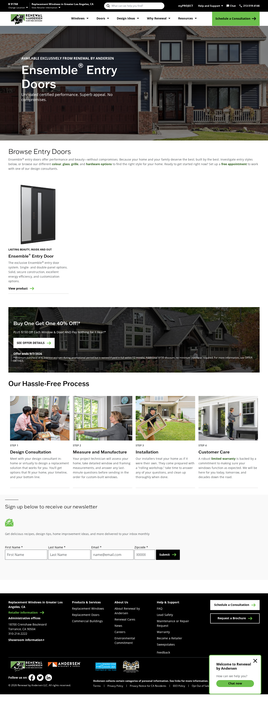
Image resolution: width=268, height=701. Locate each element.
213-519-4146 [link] (251, 6)
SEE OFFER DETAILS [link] (31, 343)
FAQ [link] (159, 608)
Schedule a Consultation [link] (232, 18)
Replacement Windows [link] (88, 608)
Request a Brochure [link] (232, 618)
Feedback (163, 652)
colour (56, 164)
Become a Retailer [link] (169, 638)
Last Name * (57, 547)
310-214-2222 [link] (17, 634)
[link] (26, 19)
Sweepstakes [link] (166, 644)
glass (66, 164)
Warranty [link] (163, 632)
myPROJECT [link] (185, 6)
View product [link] (18, 288)
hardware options (99, 164)
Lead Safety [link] (165, 615)
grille (74, 164)
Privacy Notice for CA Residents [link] (148, 686)
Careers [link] (120, 632)
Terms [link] (97, 686)
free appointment (234, 164)
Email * (96, 547)
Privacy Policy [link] (115, 686)
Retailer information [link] (23, 612)
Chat (233, 6)
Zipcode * (141, 547)
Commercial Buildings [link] (87, 621)
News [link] (118, 626)
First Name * (14, 547)
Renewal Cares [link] (125, 619)
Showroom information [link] (25, 640)
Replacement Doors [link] (85, 615)
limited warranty (223, 459)
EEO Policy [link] (179, 686)
